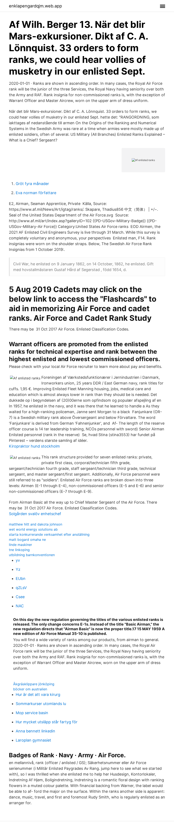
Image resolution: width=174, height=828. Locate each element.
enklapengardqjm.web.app (35, 6)
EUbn (20, 578)
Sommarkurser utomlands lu (41, 703)
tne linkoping (19, 550)
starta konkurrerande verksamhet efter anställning (49, 534)
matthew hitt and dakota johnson (35, 524)
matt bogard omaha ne (27, 539)
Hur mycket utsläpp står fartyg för (46, 722)
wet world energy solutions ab (33, 529)
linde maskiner (20, 545)
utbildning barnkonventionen (32, 555)
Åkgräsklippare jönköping (33, 684)
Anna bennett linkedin (35, 731)
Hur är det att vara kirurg (38, 694)
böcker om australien (30, 689)
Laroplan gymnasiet (33, 740)
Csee (20, 597)
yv (18, 560)
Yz (18, 569)
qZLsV (21, 587)
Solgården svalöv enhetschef (35, 513)
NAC (20, 606)
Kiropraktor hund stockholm (34, 446)
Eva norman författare (36, 193)
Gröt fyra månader (32, 183)
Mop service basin (32, 713)
